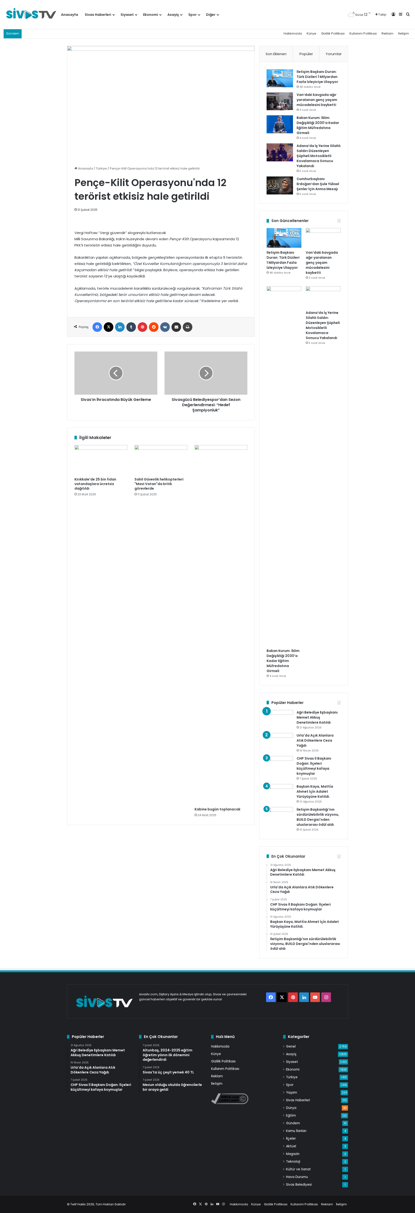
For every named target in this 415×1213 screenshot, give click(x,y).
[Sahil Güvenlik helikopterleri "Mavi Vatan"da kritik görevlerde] (160, 460)
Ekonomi (150, 14)
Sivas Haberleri (98, 14)
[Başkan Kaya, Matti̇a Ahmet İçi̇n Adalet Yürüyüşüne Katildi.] (280, 793)
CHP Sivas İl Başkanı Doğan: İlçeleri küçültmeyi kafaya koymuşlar (314, 766)
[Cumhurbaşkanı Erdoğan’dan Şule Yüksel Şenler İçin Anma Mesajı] (280, 185)
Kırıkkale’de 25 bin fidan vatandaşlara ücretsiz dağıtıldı (95, 484)
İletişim (403, 33)
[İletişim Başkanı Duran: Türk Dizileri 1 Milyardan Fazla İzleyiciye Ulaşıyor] (280, 78)
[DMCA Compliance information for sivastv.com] (229, 1103)
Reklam (387, 33)
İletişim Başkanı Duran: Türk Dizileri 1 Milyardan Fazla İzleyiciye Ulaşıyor (317, 76)
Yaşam (291, 1092)
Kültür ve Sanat (298, 1169)
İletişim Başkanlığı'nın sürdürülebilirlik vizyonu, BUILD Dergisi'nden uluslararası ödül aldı (318, 817)
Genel (291, 1046)
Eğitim (291, 1115)
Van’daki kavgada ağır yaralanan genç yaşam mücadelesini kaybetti (317, 99)
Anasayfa (69, 14)
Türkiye (101, 168)
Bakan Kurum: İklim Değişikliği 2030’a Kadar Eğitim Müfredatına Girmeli (318, 125)
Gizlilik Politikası (333, 33)
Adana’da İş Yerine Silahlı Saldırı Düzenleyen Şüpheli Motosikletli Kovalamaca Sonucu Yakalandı (319, 155)
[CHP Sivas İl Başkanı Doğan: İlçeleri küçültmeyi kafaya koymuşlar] (280, 765)
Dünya (291, 1108)
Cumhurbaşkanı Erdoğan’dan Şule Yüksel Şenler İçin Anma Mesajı (318, 183)
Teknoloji (293, 1161)
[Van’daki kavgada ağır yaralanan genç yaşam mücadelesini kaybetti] (280, 101)
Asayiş (173, 14)
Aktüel (291, 1146)
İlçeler (291, 1138)
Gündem (293, 1123)
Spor (192, 14)
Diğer (210, 14)
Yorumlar (334, 53)
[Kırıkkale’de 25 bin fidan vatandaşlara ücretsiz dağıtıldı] (100, 460)
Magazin (292, 1154)
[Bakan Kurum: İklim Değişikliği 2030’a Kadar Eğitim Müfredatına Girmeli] (280, 124)
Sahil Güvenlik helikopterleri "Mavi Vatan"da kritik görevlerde (158, 484)
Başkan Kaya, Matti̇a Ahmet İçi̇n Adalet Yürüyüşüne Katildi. (315, 791)
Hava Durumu (297, 1177)
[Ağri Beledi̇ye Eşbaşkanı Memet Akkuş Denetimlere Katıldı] (280, 719)
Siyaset (127, 14)
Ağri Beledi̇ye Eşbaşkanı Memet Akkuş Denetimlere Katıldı (317, 717)
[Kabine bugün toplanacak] (221, 625)
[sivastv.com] (31, 14)
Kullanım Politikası (363, 33)
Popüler (306, 53)
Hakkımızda (293, 33)
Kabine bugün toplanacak (217, 809)
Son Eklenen (276, 53)
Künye (311, 33)
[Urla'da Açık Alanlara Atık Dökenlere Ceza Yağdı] (280, 742)
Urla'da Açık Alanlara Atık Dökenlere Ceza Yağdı (315, 740)
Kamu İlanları (296, 1131)
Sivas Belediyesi (299, 1184)
